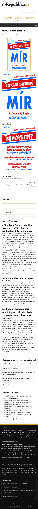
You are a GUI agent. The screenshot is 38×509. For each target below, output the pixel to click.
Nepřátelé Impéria (12, 417)
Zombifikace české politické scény (17, 400)
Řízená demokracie (12, 410)
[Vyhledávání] (28, 10)
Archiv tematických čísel (11, 419)
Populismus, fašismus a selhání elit (17, 415)
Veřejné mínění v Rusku (9, 368)
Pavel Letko (15, 34)
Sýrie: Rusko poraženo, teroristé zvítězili (19, 406)
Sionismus (7, 408)
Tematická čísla (10, 393)
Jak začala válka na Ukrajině (17, 278)
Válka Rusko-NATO (12, 404)
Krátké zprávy (10, 221)
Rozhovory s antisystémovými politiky (18, 413)
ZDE (9, 352)
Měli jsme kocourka (8, 385)
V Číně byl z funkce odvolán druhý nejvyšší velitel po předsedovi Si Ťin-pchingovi (17, 228)
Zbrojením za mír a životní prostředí (17, 402)
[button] (35, 25)
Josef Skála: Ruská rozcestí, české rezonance (16, 364)
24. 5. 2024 (6, 34)
